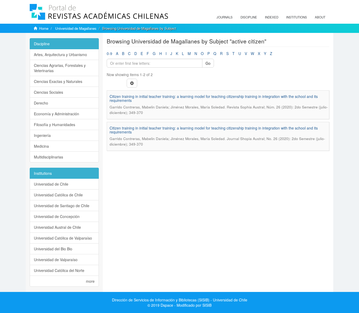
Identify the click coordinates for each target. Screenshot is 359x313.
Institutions (296, 17)
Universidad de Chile (51, 184)
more (90, 281)
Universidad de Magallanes (75, 28)
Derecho (41, 103)
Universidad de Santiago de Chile (61, 205)
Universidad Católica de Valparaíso (63, 238)
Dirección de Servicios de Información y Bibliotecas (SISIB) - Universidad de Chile (179, 299)
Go (208, 63)
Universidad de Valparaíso (56, 259)
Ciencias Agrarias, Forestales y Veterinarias (60, 68)
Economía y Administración (56, 113)
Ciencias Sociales (48, 92)
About (320, 17)
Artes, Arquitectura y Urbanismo (60, 54)
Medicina (41, 146)
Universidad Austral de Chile (57, 227)
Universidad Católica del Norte (59, 270)
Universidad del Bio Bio (53, 248)
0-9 (109, 53)
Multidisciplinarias (48, 157)
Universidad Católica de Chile (58, 194)
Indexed (271, 17)
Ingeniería (42, 135)
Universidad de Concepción (57, 216)
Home (43, 28)
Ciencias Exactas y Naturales (58, 81)
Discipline (248, 17)
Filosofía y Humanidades (54, 124)
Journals (225, 17)
